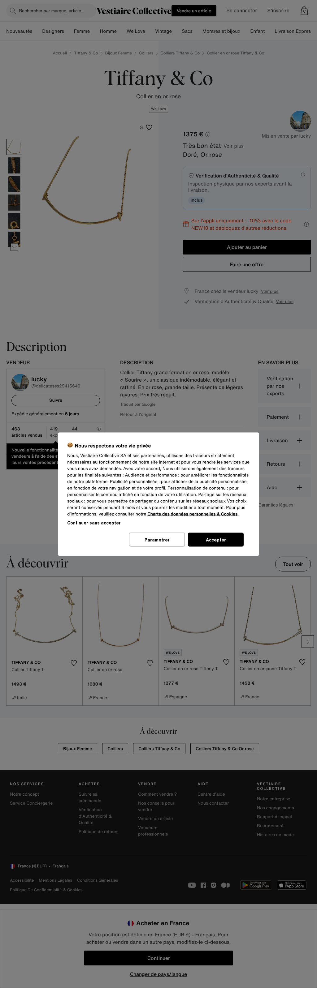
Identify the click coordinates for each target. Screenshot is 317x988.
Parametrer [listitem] (157, 539)
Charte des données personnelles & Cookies (192, 514)
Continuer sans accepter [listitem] (94, 522)
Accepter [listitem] (216, 539)
